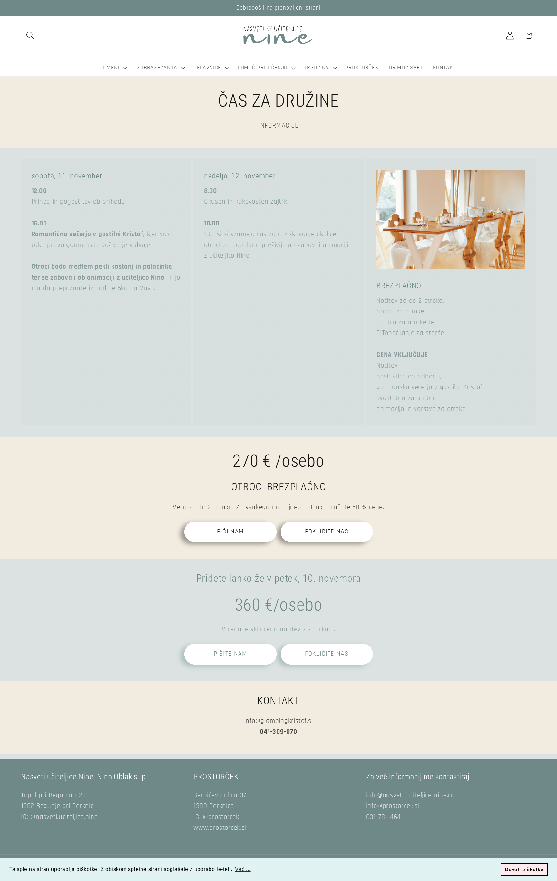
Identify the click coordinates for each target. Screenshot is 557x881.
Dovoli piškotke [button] (524, 869)
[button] (30, 35)
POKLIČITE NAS (327, 532)
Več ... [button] (242, 869)
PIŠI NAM (230, 532)
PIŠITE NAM (230, 654)
